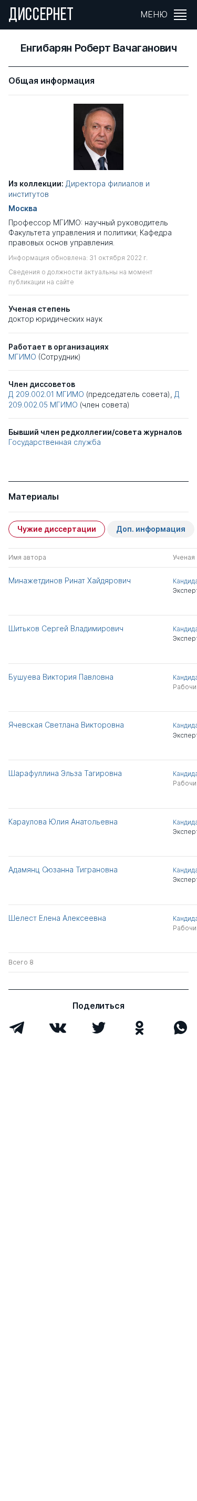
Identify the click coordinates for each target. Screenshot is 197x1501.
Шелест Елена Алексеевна (57, 917)
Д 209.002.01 (31, 394)
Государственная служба (54, 442)
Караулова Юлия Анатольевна (63, 821)
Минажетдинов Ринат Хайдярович (69, 580)
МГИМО (22, 356)
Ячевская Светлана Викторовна (66, 724)
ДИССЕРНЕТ (41, 16)
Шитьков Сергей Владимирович (65, 628)
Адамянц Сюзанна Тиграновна (63, 869)
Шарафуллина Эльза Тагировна (65, 773)
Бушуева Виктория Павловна (60, 676)
